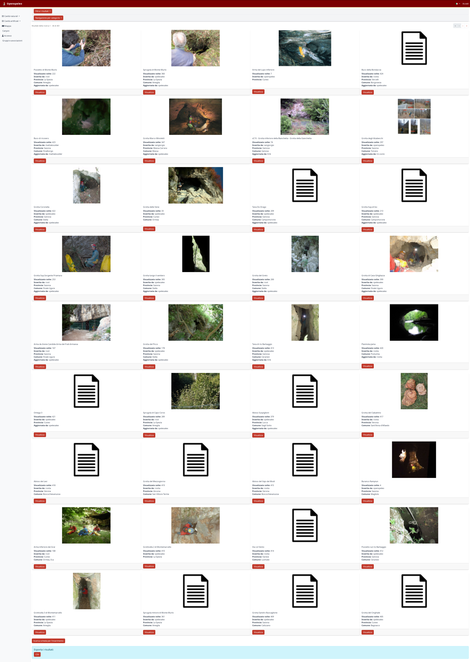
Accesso (8, 35)
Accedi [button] (466, 3)
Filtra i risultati (42, 11)
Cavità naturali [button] (11, 16)
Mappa (7, 26)
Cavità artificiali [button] (11, 21)
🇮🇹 (457, 3)
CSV (37, 654)
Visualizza (39, 92)
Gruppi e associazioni (12, 40)
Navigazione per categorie (47, 18)
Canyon (5, 30)
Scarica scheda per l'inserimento (48, 640)
